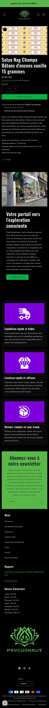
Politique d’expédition (29, 704)
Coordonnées (42, 704)
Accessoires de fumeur (14, 527)
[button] (4, 14)
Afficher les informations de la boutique (19, 111)
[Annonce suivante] (44, 3)
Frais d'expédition (7, 80)
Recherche (9, 521)
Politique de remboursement (17, 701)
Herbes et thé (10, 537)
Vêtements (9, 532)
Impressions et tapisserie (14, 542)
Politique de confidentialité (37, 701)
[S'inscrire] (40, 501)
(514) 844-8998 (11, 581)
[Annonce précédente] (4, 3)
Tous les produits (11, 558)
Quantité (5, 84)
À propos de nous (17, 277)
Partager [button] (7, 160)
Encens (7, 552)
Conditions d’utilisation (12, 704)
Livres (7, 547)
